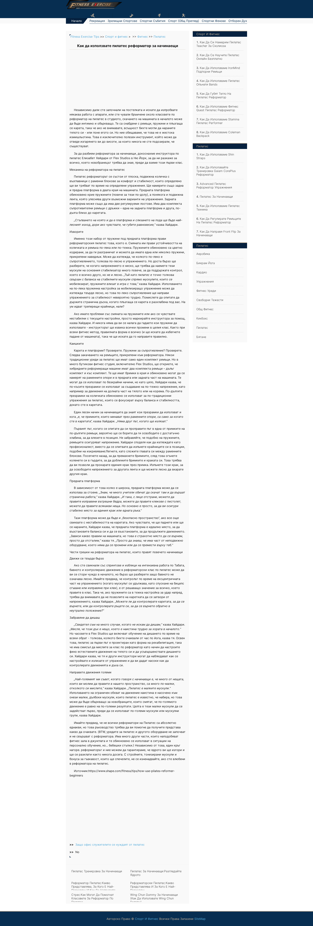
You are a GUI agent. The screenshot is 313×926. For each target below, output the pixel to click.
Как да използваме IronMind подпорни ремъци (218, 69)
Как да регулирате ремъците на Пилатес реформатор (218, 220)
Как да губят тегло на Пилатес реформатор (213, 95)
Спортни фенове (214, 21)
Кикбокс (202, 318)
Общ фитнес (205, 309)
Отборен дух (237, 21)
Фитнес (142, 36)
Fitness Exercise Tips (84, 36)
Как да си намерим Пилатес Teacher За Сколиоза (218, 44)
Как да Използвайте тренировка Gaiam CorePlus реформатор (216, 170)
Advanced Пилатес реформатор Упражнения (214, 185)
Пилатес (160, 36)
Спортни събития (152, 21)
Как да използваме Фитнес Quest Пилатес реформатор (217, 108)
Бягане (201, 337)
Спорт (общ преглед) (183, 21)
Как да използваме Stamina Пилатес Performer (217, 121)
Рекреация (97, 21)
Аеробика (203, 254)
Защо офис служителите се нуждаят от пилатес (110, 844)
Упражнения (205, 281)
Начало (76, 21)
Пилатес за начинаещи (216, 196)
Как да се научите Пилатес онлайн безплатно (217, 56)
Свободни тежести (209, 300)
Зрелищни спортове (122, 21)
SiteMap (200, 919)
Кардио (201, 272)
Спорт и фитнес (116, 36)
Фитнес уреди (206, 290)
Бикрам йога (205, 263)
